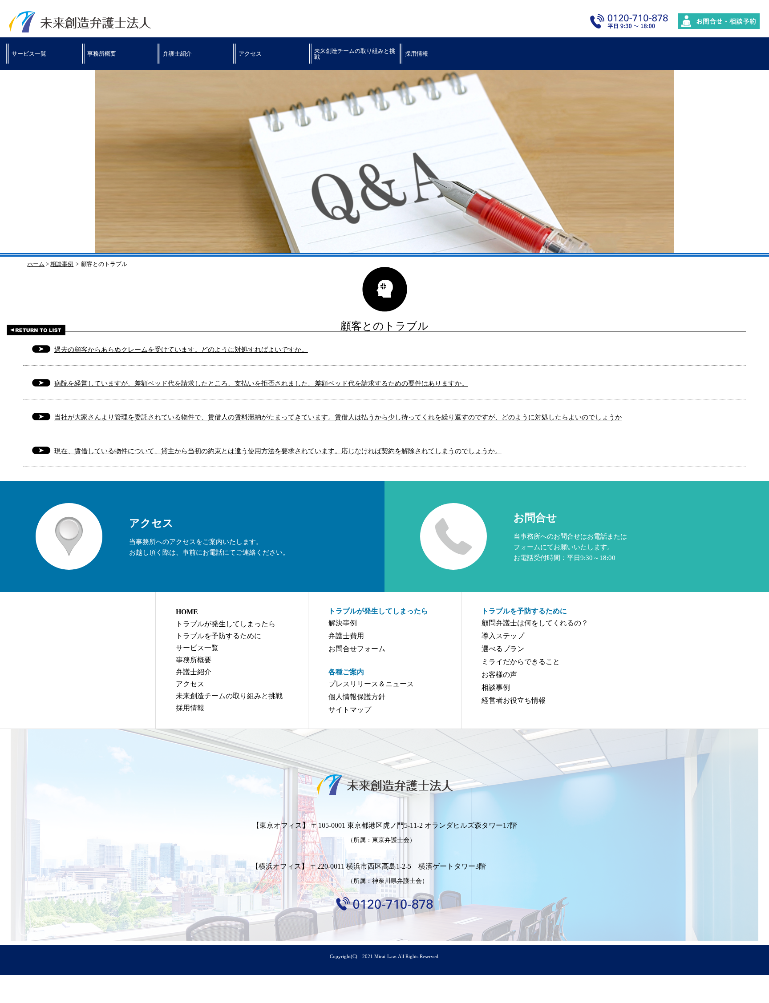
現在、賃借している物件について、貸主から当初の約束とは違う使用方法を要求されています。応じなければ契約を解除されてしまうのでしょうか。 (278, 451)
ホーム (36, 264)
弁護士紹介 (177, 53)
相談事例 (61, 264)
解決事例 (342, 623)
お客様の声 (499, 674)
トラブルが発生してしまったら (225, 624)
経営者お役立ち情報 (514, 700)
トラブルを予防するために (218, 636)
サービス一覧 (29, 53)
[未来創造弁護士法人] (384, 784)
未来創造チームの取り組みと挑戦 (354, 54)
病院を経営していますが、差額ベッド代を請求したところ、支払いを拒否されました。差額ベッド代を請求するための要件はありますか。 (261, 383)
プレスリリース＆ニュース (371, 684)
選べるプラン (503, 649)
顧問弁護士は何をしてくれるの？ (535, 623)
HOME (187, 612)
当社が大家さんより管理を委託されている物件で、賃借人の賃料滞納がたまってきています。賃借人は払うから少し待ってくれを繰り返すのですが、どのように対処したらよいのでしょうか (338, 417)
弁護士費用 (346, 636)
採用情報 (416, 53)
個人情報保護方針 (356, 697)
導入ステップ (503, 636)
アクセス (250, 53)
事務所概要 (101, 53)
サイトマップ (349, 709)
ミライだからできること (521, 661)
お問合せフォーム (356, 649)
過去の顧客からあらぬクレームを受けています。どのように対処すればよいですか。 (181, 349)
